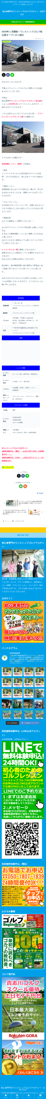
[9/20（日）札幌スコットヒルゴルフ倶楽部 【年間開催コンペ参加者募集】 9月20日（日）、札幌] (39, 682)
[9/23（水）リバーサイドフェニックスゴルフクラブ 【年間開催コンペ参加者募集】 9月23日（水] (18, 671)
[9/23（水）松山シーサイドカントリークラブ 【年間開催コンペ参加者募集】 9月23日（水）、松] (39, 671)
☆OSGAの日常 (8, 467)
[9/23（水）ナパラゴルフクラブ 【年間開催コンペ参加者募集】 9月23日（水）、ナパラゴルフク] (7, 682)
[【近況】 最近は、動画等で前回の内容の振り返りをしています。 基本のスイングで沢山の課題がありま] (7, 714)
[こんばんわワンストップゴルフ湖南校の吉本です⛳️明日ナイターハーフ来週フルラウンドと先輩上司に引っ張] (28, 704)
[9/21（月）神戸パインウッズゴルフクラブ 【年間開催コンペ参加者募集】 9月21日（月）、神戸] (28, 682)
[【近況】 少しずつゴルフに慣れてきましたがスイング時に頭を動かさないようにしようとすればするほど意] (28, 714)
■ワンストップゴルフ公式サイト (15, 448)
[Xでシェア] (4, 75)
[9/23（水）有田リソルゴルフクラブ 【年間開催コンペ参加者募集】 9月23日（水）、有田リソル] (28, 671)
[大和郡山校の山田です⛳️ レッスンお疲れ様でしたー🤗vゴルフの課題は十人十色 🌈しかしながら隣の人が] (7, 704)
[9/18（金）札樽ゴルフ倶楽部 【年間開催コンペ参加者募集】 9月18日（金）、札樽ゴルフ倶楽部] (28, 693)
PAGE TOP (24, 535)
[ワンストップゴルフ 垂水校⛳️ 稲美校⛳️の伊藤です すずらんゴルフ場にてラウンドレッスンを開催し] (39, 704)
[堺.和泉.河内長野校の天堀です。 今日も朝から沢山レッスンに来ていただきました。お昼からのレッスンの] (18, 704)
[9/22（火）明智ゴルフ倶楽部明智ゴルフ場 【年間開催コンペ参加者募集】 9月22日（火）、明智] (18, 682)
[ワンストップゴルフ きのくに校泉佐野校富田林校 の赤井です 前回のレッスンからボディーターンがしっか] (39, 693)
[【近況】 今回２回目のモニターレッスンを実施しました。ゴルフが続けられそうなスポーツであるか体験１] (18, 714)
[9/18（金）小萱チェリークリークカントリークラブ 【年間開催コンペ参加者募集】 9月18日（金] (18, 693)
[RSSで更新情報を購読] (25, 486)
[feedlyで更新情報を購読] (21, 486)
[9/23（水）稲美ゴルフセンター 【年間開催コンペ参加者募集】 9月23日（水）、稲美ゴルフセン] (7, 671)
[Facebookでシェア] (8, 75)
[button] (41, 592)
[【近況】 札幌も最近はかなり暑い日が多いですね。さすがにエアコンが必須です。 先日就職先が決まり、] (39, 714)
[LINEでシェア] (12, 75)
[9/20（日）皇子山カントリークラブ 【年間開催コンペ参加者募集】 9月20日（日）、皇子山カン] (7, 693)
